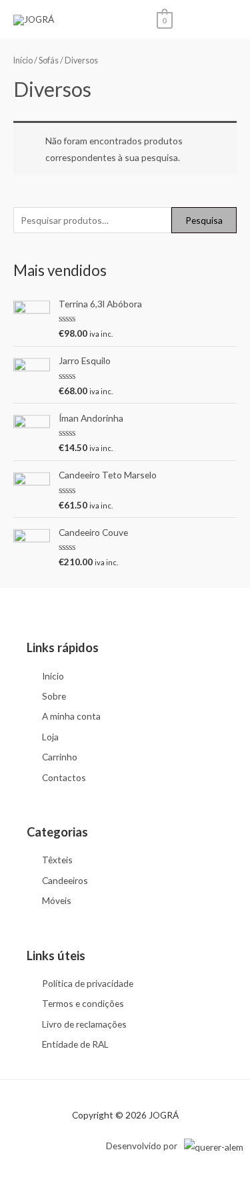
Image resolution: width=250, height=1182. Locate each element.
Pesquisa (204, 220)
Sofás (49, 60)
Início (23, 60)
